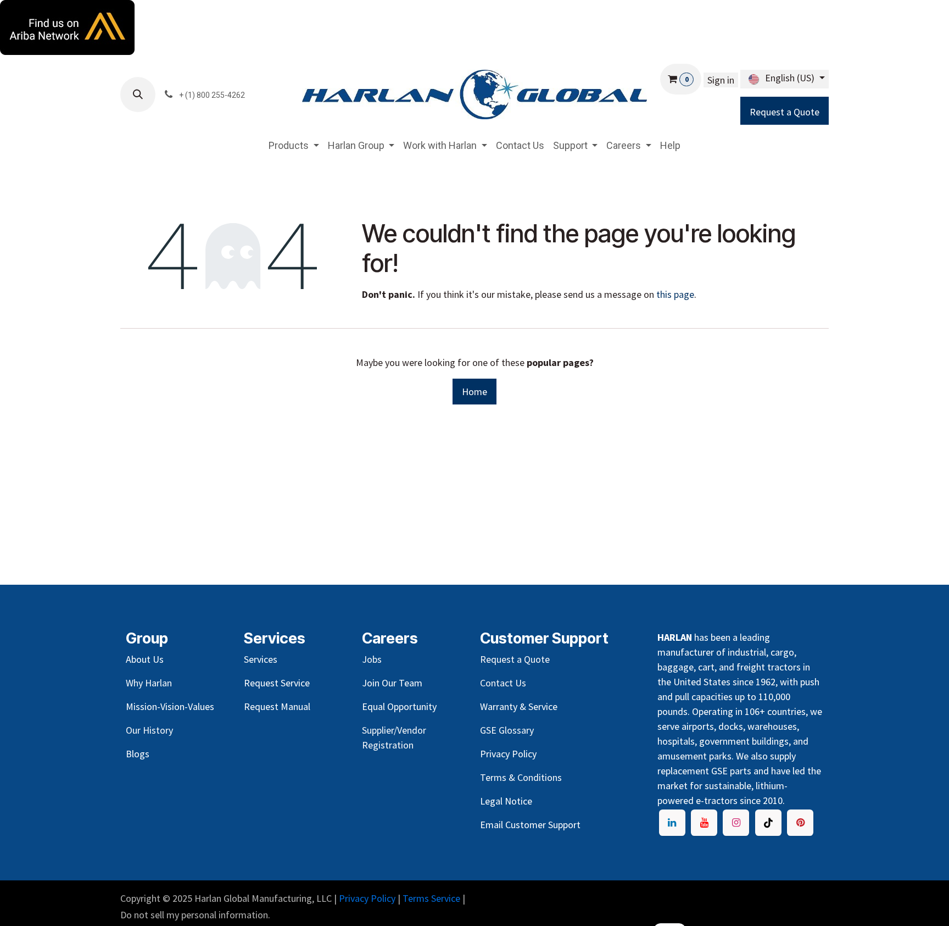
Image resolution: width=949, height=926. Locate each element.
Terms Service (431, 898)
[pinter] (800, 822)
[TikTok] (768, 822)
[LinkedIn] (672, 822)
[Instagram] (736, 822)
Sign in (720, 80)
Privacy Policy (367, 898)
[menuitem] (293, 145)
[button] (137, 94)
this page (675, 294)
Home (474, 391)
